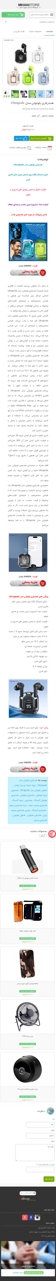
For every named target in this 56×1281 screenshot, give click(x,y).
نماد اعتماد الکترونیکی (46, 1228)
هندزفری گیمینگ (38, 810)
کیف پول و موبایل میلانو (28, 931)
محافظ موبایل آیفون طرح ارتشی (27, 984)
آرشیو (43, 836)
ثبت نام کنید (17, 1273)
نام (53, 1119)
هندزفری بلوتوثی (27, 795)
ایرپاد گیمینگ (17, 800)
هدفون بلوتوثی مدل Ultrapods (33, 790)
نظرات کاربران (19, 32)
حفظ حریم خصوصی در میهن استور (42, 1232)
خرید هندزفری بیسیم (18, 805)
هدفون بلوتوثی (19, 815)
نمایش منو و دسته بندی (40, 15)
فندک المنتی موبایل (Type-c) (27, 878)
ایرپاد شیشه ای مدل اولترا (25, 785)
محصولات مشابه (35, 32)
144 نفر (19, 138)
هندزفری (28, 800)
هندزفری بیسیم (40, 805)
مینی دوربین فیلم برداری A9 (27, 1089)
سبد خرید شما (13, 15)
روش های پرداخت (48, 1236)
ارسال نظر (49, 1179)
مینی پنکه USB (27, 1036)
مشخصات (49, 32)
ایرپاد (30, 805)
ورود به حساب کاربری (34, 1273)
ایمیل (52, 1130)
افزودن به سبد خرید (39, 138)
